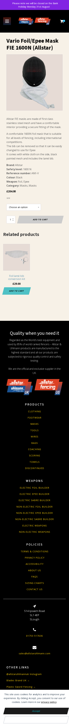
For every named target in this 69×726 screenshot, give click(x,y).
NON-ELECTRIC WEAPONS (34, 532)
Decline (36, 719)
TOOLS (34, 430)
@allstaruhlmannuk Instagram (24, 674)
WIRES (34, 436)
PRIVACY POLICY (34, 557)
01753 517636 (34, 636)
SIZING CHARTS (34, 583)
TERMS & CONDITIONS (34, 551)
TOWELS (35, 462)
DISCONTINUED (34, 468)
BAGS (34, 443)
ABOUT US (34, 570)
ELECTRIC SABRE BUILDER (34, 500)
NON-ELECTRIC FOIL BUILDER (34, 506)
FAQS (34, 576)
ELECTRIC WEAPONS (34, 525)
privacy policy (49, 702)
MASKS (34, 424)
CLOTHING (34, 411)
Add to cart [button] (17, 291)
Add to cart (40, 219)
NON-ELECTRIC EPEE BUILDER (34, 513)
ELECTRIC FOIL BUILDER (34, 488)
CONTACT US (35, 589)
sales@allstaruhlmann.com (34, 653)
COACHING (34, 449)
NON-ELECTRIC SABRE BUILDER (34, 519)
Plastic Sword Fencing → (21, 687)
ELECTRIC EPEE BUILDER (34, 494)
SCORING (34, 455)
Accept (36, 711)
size (8, 198)
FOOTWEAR (34, 417)
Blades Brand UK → (18, 680)
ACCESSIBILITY (34, 564)
